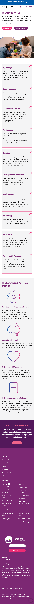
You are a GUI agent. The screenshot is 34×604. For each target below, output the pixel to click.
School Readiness (23, 495)
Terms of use (15, 598)
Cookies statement (23, 594)
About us (5, 469)
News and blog (7, 472)
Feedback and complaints (9, 594)
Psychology (21, 484)
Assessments (6, 489)
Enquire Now (7, 28)
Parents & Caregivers (25, 522)
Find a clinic (17, 442)
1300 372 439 (17, 550)
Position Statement (22, 596)
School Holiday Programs (23, 491)
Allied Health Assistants (6, 485)
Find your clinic (17, 546)
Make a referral (7, 460)
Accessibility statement (8, 596)
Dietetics (5, 492)
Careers (4, 475)
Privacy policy (6, 598)
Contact (4, 466)
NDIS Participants (24, 519)
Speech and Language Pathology (25, 502)
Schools (20, 525)
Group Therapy (7, 500)
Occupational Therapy (6, 505)
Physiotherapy (22, 487)
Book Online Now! (21, 28)
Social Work (22, 498)
